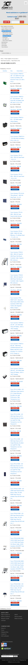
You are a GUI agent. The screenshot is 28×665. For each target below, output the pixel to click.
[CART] (8, 22)
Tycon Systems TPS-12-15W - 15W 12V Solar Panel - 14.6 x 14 (17, 157)
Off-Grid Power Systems (7, 32)
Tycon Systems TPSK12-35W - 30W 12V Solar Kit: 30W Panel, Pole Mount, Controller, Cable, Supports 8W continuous (17, 256)
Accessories (5, 37)
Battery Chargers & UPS (6, 29)
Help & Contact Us (5, 614)
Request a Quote (5, 618)
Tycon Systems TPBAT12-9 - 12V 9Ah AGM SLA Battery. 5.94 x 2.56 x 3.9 (17, 138)
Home (2, 58)
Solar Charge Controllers (8, 34)
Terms (2, 630)
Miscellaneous (5, 42)
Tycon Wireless (5, 47)
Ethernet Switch (18, 616)
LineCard (3, 620)
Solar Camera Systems (7, 40)
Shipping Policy (4, 632)
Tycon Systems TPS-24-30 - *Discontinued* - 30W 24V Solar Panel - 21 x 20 (17, 195)
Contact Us (3, 634)
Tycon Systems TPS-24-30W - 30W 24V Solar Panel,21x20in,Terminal (16, 214)
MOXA (16, 614)
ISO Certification (5, 636)
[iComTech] (6, 10)
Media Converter (18, 618)
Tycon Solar (4, 43)
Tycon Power (4, 45)
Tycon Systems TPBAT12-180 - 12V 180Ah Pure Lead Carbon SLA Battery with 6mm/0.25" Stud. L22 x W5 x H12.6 (17, 77)
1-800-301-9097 (21, 17)
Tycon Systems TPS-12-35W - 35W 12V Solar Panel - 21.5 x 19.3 (17, 176)
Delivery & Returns (5, 616)
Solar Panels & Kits (7, 35)
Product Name (20, 70)
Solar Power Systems (6, 31)
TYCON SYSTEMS (5, 53)
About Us (3, 628)
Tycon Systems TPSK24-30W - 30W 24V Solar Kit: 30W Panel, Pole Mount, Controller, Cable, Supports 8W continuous (17, 279)
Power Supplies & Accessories (7, 26)
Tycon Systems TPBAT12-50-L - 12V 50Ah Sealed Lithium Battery (17, 119)
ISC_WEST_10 (6, 39)
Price (11, 70)
